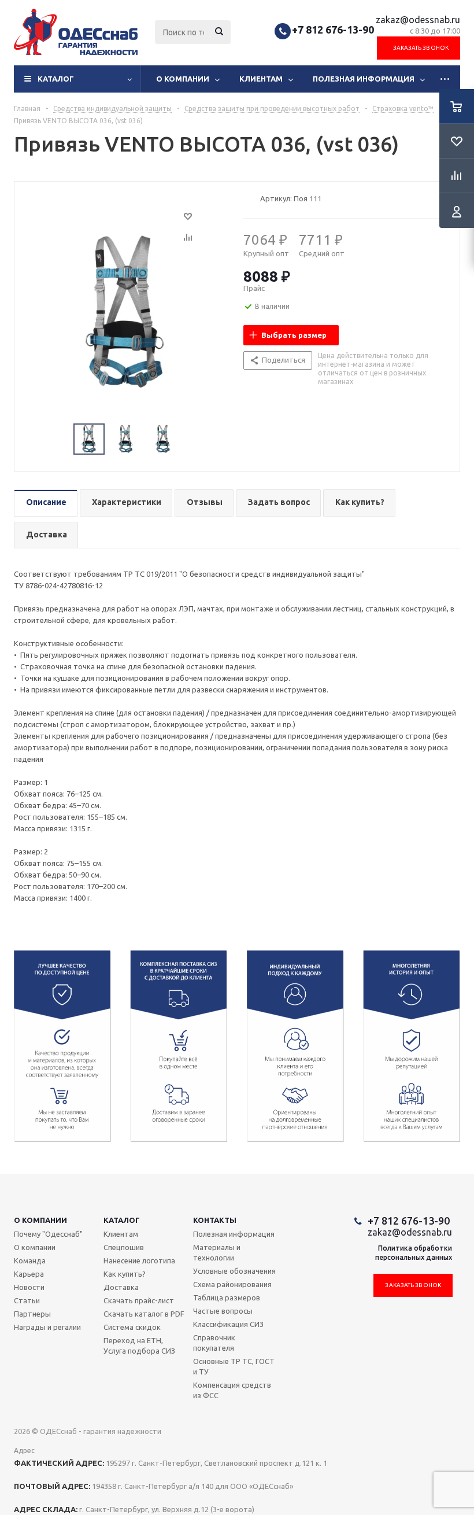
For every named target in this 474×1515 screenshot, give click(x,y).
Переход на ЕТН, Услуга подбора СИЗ (139, 1345)
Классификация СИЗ (228, 1324)
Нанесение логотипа (139, 1260)
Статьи (27, 1300)
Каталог (56, 79)
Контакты (214, 1220)
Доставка (121, 1287)
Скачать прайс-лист (138, 1300)
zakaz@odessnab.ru (418, 19)
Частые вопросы (223, 1311)
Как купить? (124, 1274)
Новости (29, 1287)
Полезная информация (363, 79)
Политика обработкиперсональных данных (413, 1252)
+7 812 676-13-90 (333, 29)
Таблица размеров (226, 1297)
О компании (182, 79)
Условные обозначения (234, 1271)
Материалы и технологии (216, 1252)
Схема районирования (232, 1284)
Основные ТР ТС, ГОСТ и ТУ (234, 1366)
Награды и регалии (47, 1327)
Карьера (29, 1274)
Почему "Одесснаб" (48, 1234)
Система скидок (132, 1327)
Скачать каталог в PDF (143, 1314)
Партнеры (32, 1314)
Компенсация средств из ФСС (232, 1390)
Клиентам (261, 79)
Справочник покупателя (214, 1342)
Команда (30, 1260)
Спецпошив (123, 1247)
